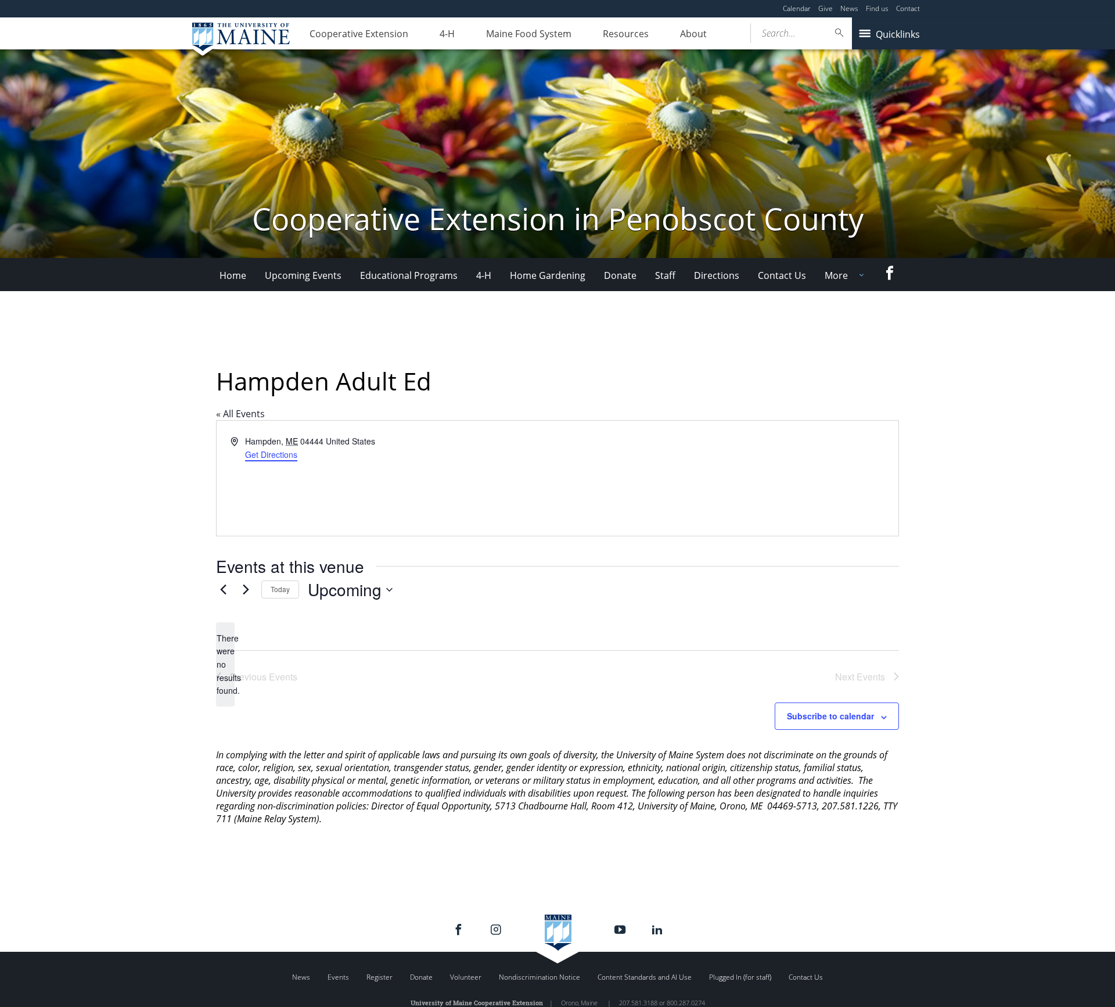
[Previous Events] (223, 590)
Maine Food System (528, 33)
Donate (620, 275)
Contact (908, 8)
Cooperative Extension (359, 33)
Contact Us (782, 275)
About (693, 33)
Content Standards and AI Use (645, 977)
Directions (716, 275)
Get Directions (271, 454)
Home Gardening (547, 275)
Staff (665, 275)
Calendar (797, 8)
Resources (626, 33)
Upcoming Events (303, 275)
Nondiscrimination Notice (539, 977)
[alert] (225, 664)
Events (338, 977)
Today (280, 589)
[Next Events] (246, 590)
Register (379, 977)
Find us (877, 8)
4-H (447, 33)
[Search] (839, 33)
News (849, 8)
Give (825, 8)
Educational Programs (409, 275)
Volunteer (465, 977)
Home (233, 275)
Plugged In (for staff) (740, 977)
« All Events (240, 413)
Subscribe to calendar (830, 716)
